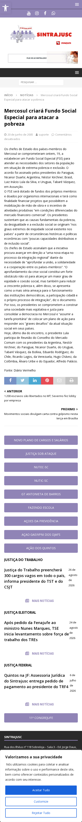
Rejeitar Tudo (41, 813)
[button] (76, 4)
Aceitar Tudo (41, 790)
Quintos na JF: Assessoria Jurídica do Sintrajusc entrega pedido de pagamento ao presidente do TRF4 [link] (36, 681)
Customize (41, 801)
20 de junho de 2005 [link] (20, 134)
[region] (41, 786)
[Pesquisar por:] (41, 82)
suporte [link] (44, 134)
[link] (5, 8)
